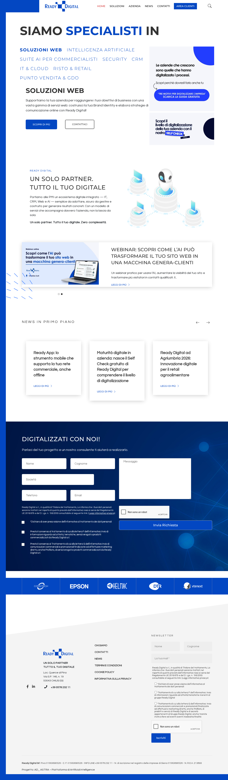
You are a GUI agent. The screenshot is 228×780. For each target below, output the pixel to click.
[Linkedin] (33, 686)
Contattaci (79, 124)
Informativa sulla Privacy (113, 678)
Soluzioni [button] (117, 6)
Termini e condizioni (108, 665)
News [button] (149, 6)
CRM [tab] (137, 59)
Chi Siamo (101, 645)
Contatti (101, 652)
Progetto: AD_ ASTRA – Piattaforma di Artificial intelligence (58, 769)
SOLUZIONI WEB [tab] (41, 50)
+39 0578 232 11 (60, 687)
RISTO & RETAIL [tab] (72, 68)
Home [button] (101, 6)
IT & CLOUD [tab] (34, 68)
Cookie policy (104, 672)
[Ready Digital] (61, 6)
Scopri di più (41, 124)
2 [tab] (62, 294)
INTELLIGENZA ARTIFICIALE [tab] (101, 50)
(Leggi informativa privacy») (101, 513)
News (98, 658)
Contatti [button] (163, 6)
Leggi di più (119, 284)
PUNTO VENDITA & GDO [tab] (49, 78)
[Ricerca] (209, 6)
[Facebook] (28, 686)
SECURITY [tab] (114, 59)
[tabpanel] (84, 107)
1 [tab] (59, 294)
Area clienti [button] (185, 6)
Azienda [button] (135, 6)
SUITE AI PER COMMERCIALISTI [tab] (59, 59)
